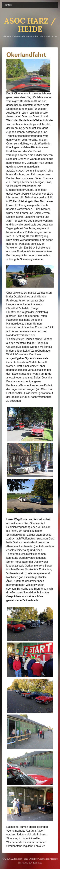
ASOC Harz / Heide (30, 25)
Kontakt (37, 862)
